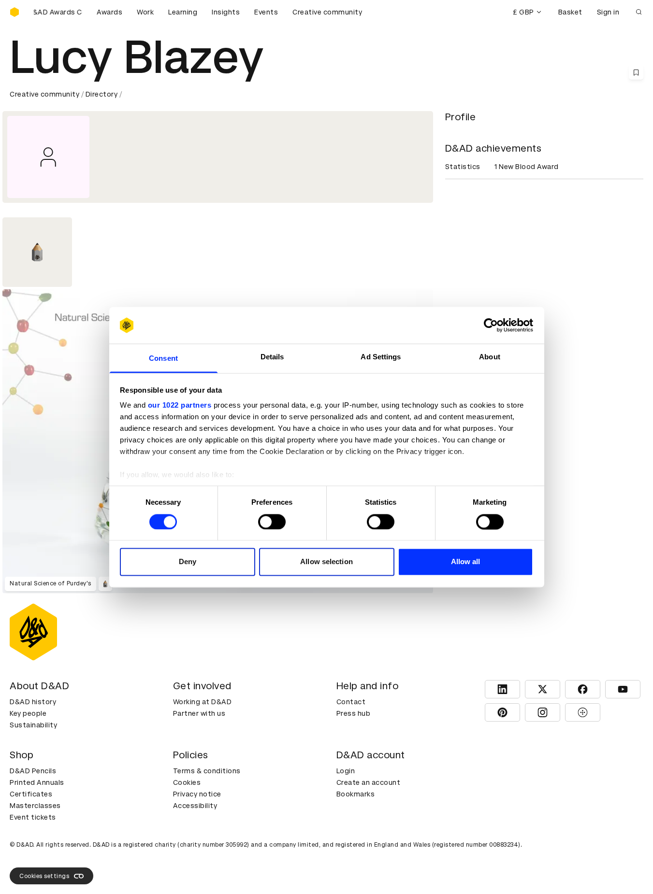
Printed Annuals (37, 782)
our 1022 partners (180, 405)
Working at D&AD (202, 702)
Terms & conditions (207, 771)
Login (345, 771)
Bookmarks (355, 794)
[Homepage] (14, 12)
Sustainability (33, 725)
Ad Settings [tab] (381, 357)
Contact (351, 702)
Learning (182, 12)
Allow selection (326, 562)
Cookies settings (44, 876)
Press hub (353, 713)
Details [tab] (272, 357)
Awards (109, 12)
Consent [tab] (163, 359)
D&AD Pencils (33, 771)
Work (145, 12)
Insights (226, 12)
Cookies (187, 782)
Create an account (368, 782)
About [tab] (489, 357)
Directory (102, 94)
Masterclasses (35, 805)
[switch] (272, 521)
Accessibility (195, 805)
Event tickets (33, 817)
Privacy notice (197, 794)
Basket (570, 12)
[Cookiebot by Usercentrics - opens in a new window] (491, 325)
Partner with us (199, 713)
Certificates (31, 794)
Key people (28, 713)
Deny (187, 562)
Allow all (465, 562)
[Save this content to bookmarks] (636, 72)
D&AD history (33, 702)
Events (266, 12)
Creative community (327, 12)
